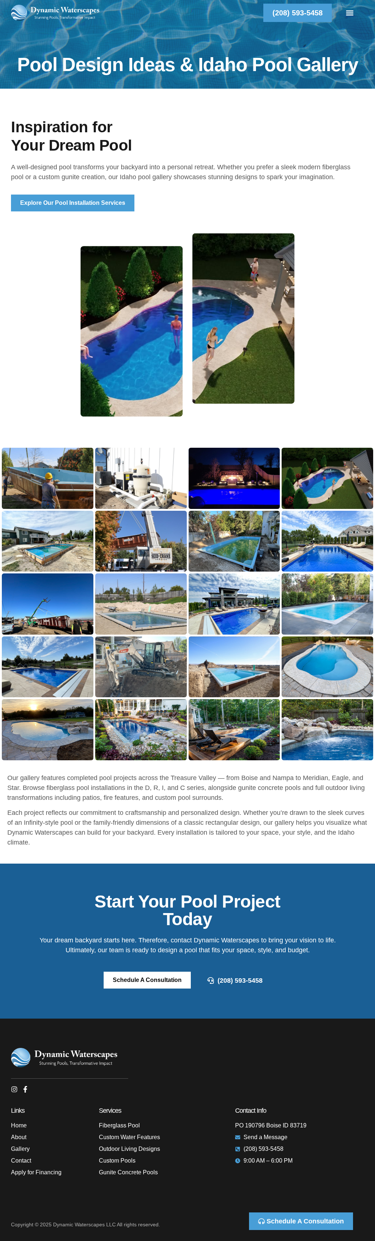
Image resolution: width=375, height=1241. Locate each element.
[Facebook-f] (25, 1089)
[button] (350, 13)
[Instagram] (14, 1089)
